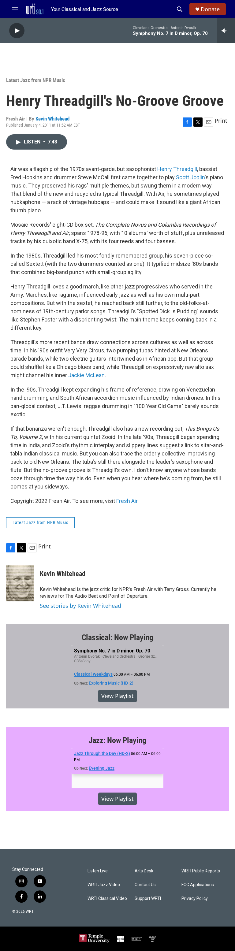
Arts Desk (144, 871)
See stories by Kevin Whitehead (80, 605)
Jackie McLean (86, 375)
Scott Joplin (190, 177)
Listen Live (98, 871)
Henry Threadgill (177, 169)
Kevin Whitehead (52, 119)
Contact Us (145, 884)
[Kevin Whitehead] (20, 583)
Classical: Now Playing (118, 637)
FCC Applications (197, 884)
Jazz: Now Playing (118, 740)
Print (221, 120)
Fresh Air (126, 501)
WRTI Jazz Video (104, 884)
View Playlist (117, 696)
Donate (210, 9)
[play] (17, 30)
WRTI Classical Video (107, 898)
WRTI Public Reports (200, 871)
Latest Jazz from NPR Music (35, 80)
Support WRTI (148, 898)
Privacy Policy (194, 898)
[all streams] (226, 30)
